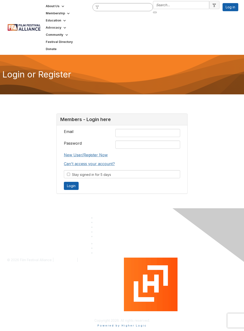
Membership (105, 222)
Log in (230, 7)
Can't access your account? (89, 163)
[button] (55, 6)
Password (73, 143)
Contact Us (103, 236)
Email (68, 131)
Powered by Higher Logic (144, 313)
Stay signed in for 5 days (90, 175)
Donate (101, 232)
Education (103, 227)
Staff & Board (105, 218)
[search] (97, 7)
